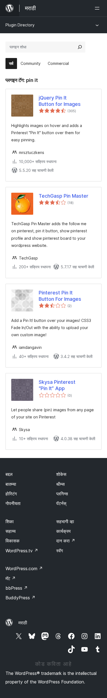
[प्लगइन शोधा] (79, 47)
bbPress (16, 588)
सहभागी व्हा (65, 521)
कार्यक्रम (63, 531)
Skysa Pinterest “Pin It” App (57, 385)
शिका (9, 521)
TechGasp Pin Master (63, 196)
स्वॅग (59, 550)
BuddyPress (20, 597)
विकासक (12, 540)
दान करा (65, 540)
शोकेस (61, 474)
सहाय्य (10, 531)
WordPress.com (24, 568)
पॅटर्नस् (61, 503)
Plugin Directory (20, 25)
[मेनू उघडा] (98, 8)
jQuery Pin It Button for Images (60, 101)
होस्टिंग (11, 493)
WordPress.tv (21, 550)
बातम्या (10, 484)
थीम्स (60, 484)
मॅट (10, 578)
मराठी (22, 622)
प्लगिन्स (62, 493)
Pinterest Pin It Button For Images (60, 296)
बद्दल (9, 474)
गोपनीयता (13, 503)
